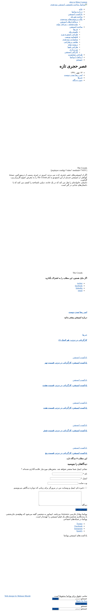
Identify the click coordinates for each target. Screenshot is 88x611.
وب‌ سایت (83, 483)
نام (85, 474)
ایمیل (84, 478)
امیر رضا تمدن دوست (73, 75)
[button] (79, 60)
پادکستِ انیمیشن (80, 357)
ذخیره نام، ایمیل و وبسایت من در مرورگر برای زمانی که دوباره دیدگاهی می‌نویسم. (48, 488)
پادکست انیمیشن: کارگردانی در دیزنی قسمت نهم (66, 363)
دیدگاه (84, 505)
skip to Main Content (78, 2)
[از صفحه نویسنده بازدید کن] (80, 307)
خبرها (80, 78)
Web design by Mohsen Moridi (17, 596)
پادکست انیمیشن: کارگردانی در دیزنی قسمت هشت (65, 385)
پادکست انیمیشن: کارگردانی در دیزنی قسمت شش (65, 430)
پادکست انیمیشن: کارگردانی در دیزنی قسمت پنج (66, 453)
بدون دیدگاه (77, 80)
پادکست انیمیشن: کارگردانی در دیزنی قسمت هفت (65, 408)
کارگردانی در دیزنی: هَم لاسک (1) (72, 340)
